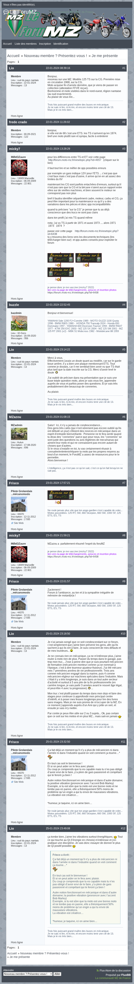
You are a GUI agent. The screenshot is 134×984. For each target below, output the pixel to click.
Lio (11, 68)
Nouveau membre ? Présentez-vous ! (55, 56)
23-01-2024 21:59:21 (58, 535)
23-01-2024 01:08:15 (58, 416)
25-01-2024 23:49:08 (58, 828)
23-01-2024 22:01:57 (58, 581)
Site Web (19, 523)
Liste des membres (26, 43)
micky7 (14, 149)
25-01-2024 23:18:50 (58, 633)
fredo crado (18, 122)
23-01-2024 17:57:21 (58, 482)
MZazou (15, 417)
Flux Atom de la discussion (115, 970)
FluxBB (126, 975)
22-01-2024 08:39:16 (58, 68)
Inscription (45, 43)
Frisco (14, 483)
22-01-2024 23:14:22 (58, 349)
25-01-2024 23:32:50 (58, 741)
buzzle (14, 305)
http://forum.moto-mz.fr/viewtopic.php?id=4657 (74, 160)
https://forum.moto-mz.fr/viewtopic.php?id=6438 (73, 292)
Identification (60, 43)
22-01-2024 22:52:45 (58, 304)
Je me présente (105, 56)
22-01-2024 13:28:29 (58, 148)
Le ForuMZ (23, 12)
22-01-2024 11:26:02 (58, 122)
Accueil (7, 43)
